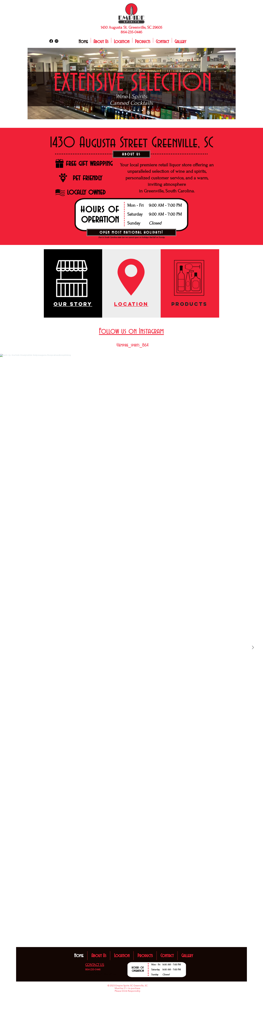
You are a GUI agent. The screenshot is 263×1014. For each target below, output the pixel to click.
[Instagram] (56, 41)
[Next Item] (252, 647)
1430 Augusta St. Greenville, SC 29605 (131, 27)
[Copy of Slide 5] (142, 110)
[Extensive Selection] (125, 110)
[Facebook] (51, 41)
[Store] (121, 110)
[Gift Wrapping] (134, 110)
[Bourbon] (130, 110)
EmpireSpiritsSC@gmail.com (101, 973)
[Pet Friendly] (138, 110)
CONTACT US (94, 965)
